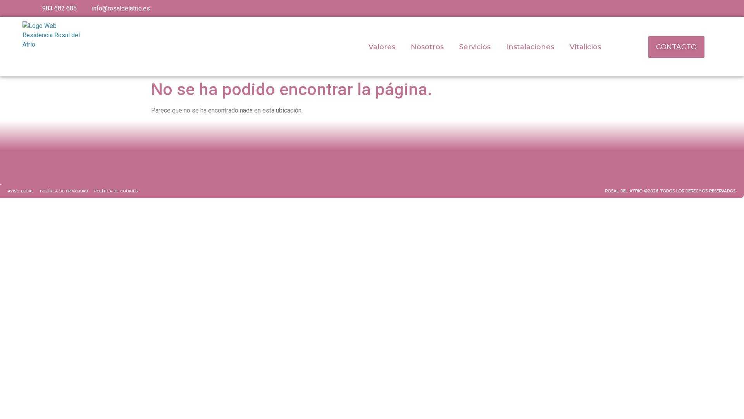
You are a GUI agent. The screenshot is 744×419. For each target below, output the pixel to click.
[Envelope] (384, 173)
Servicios (475, 47)
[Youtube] (359, 173)
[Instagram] (372, 173)
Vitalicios (585, 47)
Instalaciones (530, 47)
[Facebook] (347, 173)
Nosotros (427, 47)
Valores (382, 47)
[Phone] (397, 173)
